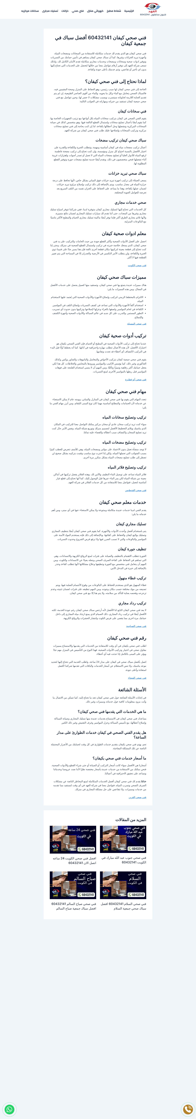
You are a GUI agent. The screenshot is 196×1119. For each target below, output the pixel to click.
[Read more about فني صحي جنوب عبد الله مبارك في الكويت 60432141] (123, 839)
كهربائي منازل (95, 11)
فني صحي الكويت (137, 265)
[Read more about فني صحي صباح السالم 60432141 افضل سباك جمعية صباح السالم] (73, 885)
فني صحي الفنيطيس (135, 490)
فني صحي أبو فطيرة (135, 379)
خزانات (64, 11)
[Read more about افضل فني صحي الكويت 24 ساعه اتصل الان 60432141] (73, 839)
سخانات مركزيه (30, 11)
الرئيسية (129, 11)
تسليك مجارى (50, 11)
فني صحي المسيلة (136, 323)
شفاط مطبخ (114, 11)
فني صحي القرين (137, 797)
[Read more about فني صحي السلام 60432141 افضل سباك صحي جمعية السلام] (123, 885)
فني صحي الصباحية (136, 626)
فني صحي (78, 11)
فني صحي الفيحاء (137, 677)
